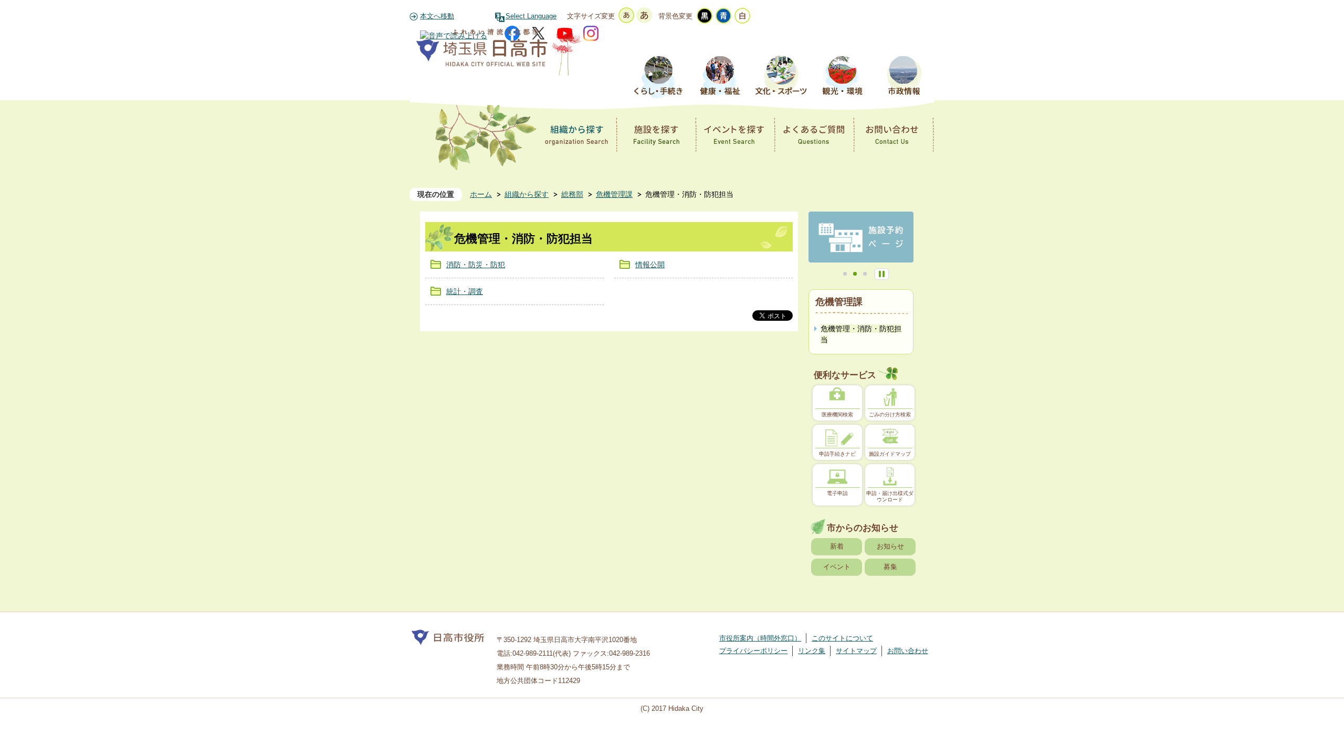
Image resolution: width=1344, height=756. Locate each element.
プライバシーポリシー (753, 651)
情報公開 (650, 264)
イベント (836, 567)
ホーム (481, 194)
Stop (882, 274)
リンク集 (811, 651)
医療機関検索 (837, 414)
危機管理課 (614, 194)
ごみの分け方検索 (890, 414)
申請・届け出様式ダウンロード (890, 496)
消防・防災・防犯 (475, 264)
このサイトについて (842, 638)
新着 (837, 546)
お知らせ (890, 546)
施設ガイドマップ (890, 454)
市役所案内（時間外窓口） (760, 638)
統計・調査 (464, 291)
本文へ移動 (437, 16)
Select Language (531, 16)
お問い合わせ (907, 651)
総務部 (572, 194)
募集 (890, 567)
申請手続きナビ (837, 454)
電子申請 (837, 493)
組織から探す (527, 194)
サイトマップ (856, 651)
